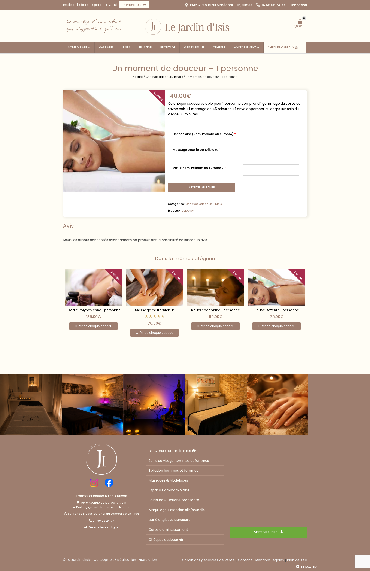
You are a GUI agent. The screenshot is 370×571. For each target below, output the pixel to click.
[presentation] (57, 299)
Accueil (138, 77)
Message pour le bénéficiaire (197, 150)
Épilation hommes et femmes (173, 470)
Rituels (178, 77)
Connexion (298, 5)
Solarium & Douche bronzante (174, 500)
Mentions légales (269, 560)
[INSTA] (94, 483)
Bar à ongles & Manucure (170, 519)
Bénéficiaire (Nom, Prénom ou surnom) (204, 134)
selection (188, 211)
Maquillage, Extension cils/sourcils (177, 509)
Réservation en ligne (103, 527)
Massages (106, 47)
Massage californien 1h (154, 310)
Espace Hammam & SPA (169, 490)
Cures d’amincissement (168, 529)
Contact (245, 560)
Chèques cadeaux (281, 47)
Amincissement (245, 47)
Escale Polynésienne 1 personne (94, 310)
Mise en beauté (194, 47)
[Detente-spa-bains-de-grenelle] (114, 141)
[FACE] (109, 483)
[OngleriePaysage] (277, 404)
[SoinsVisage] (216, 404)
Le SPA (126, 47)
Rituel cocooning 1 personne (215, 310)
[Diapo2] (154, 404)
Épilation (145, 47)
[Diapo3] (92, 404)
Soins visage (77, 47)
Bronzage (167, 47)
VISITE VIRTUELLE (266, 532)
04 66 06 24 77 (273, 5)
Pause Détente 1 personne (276, 310)
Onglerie (219, 47)
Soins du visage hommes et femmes (179, 460)
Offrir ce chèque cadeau (93, 326)
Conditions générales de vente (208, 560)
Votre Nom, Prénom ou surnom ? (199, 168)
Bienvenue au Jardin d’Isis (170, 450)
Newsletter (309, 567)
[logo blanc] (101, 459)
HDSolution (148, 559)
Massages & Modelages (168, 480)
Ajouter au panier (201, 187)
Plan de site (297, 560)
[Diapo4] (31, 404)
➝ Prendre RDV (134, 5)
